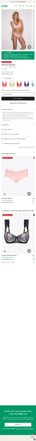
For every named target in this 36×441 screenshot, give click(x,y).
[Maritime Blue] (27, 84)
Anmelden (6, 54)
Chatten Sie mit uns (9, 129)
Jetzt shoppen (22, 1)
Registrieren (14, 54)
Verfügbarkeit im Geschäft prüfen (18, 103)
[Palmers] (4, 5)
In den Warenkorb (18, 98)
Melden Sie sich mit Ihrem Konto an (25, 428)
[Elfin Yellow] (12, 84)
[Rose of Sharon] (4, 84)
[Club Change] (23, 6)
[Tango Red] (19, 84)
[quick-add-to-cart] (4, 194)
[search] (16, 6)
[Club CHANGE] (27, 6)
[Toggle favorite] (29, 47)
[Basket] (30, 6)
